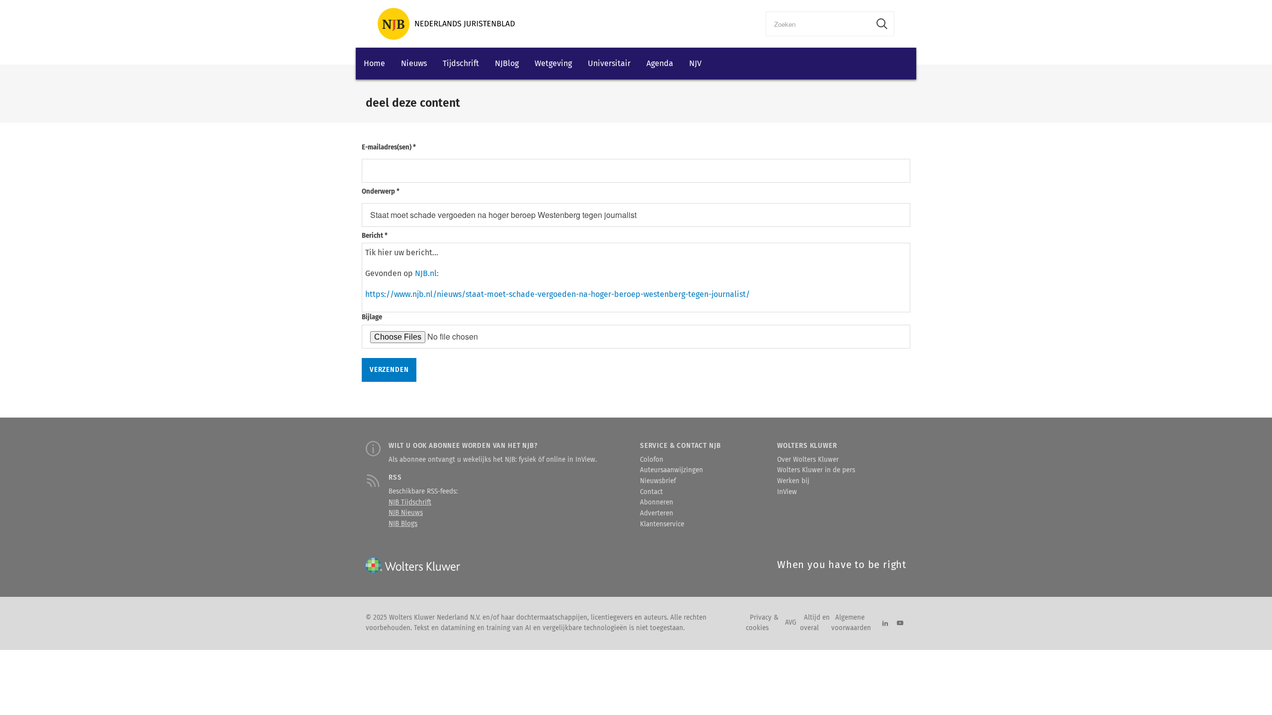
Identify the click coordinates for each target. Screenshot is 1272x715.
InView (787, 492)
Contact (651, 492)
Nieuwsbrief (658, 481)
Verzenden (389, 370)
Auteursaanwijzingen (671, 470)
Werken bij (793, 481)
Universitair (609, 63)
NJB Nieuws (406, 513)
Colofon (651, 460)
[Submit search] (882, 24)
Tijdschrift (461, 63)
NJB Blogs (403, 524)
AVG (790, 623)
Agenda (659, 63)
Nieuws (414, 63)
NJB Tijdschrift (410, 502)
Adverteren (656, 513)
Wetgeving (553, 63)
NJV (695, 63)
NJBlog (507, 63)
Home (374, 63)
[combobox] (818, 24)
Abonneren (656, 502)
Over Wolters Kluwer (808, 460)
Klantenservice (662, 524)
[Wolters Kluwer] (446, 24)
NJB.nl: (427, 273)
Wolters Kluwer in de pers (816, 470)
